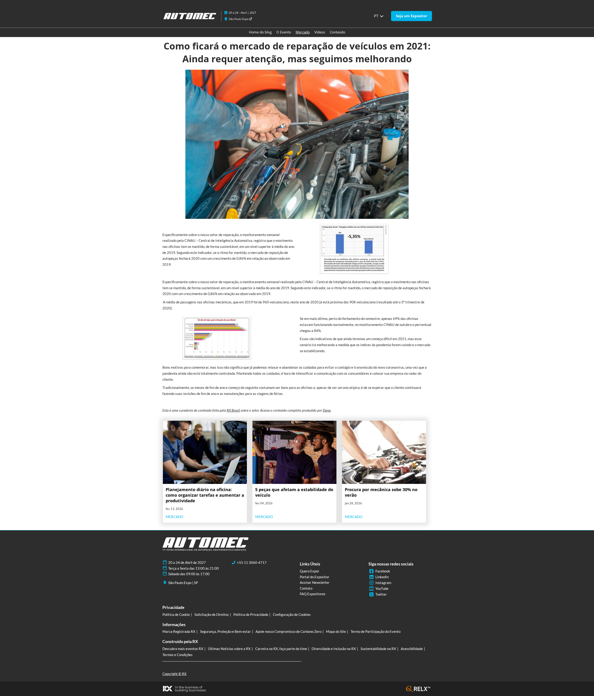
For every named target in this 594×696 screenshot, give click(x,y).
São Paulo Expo (239, 19)
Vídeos (319, 32)
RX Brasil (233, 410)
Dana (327, 410)
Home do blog (260, 32)
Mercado (303, 32)
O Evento (283, 32)
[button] (411, 16)
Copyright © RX (174, 674)
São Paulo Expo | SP (183, 583)
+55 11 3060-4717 (252, 562)
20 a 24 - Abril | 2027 (242, 13)
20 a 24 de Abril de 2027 (187, 562)
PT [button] (376, 16)
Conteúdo (337, 32)
